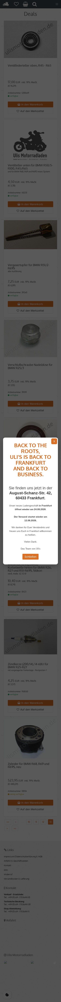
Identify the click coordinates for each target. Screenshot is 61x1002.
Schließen (30, 556)
